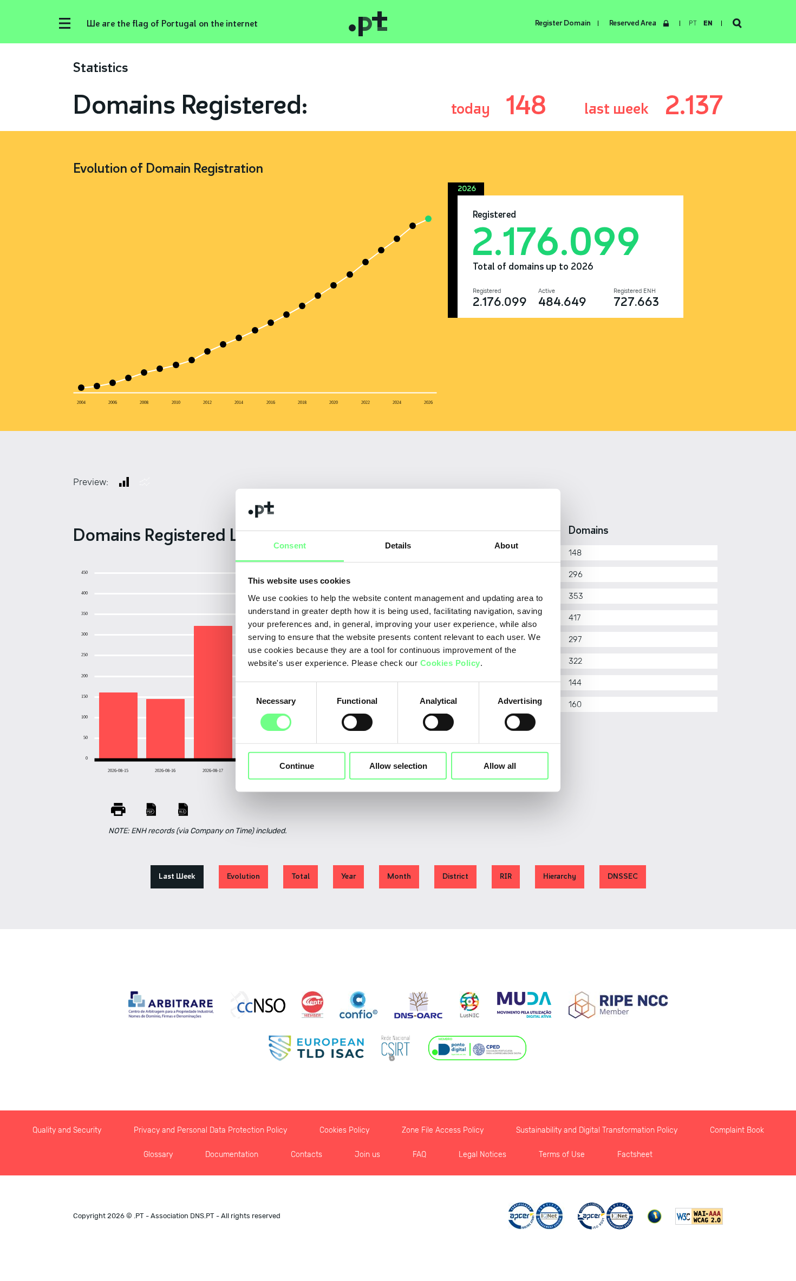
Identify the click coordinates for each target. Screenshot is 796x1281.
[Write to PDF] (151, 809)
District (455, 876)
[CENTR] (312, 1005)
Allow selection (398, 765)
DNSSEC (623, 876)
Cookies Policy (450, 663)
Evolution (243, 876)
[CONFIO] (358, 1005)
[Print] (118, 809)
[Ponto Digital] (477, 1048)
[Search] (737, 23)
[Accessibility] (654, 1216)
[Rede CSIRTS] (396, 1048)
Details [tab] (398, 545)
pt (693, 23)
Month (399, 876)
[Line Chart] (144, 482)
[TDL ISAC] (316, 1048)
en (708, 23)
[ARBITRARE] (171, 1005)
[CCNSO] (258, 1005)
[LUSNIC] (469, 1005)
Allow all (500, 765)
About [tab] (506, 545)
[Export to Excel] (183, 809)
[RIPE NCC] (618, 1005)
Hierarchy (559, 876)
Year (348, 876)
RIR (506, 876)
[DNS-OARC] (418, 1005)
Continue (296, 765)
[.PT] (458, 23)
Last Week (177, 876)
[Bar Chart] (124, 482)
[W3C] (699, 1216)
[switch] (357, 722)
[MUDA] (524, 1005)
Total (300, 876)
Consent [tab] (289, 545)
